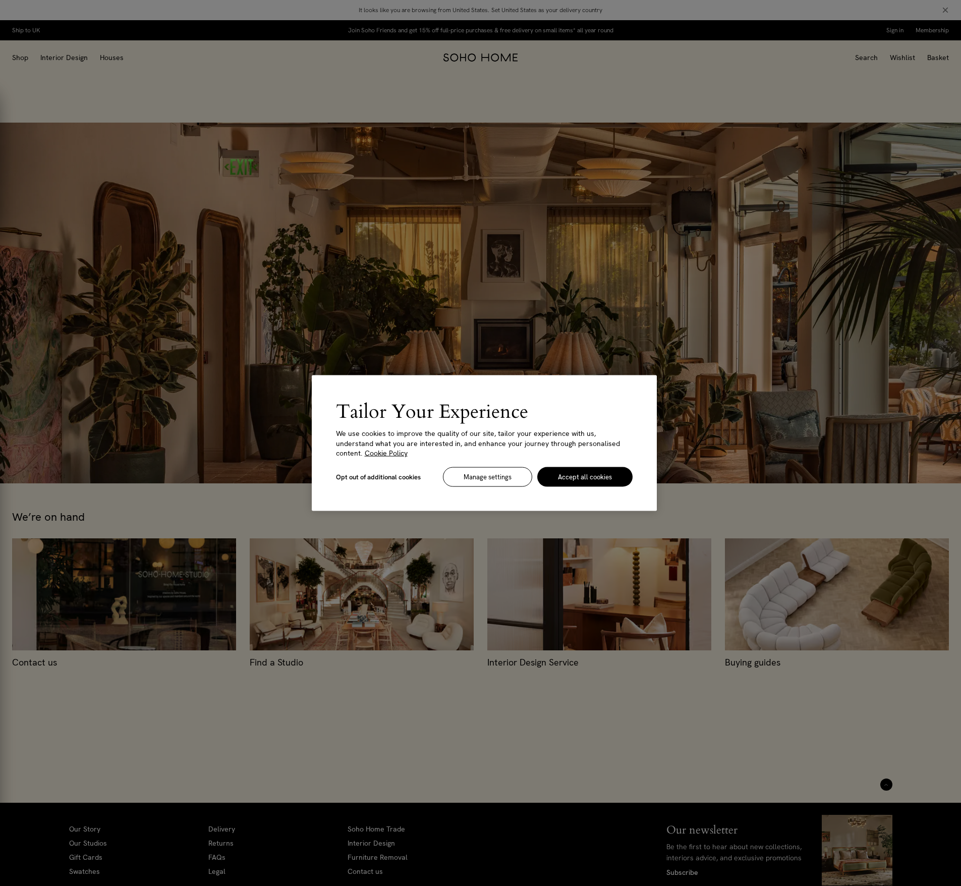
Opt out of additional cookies (378, 476)
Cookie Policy (386, 453)
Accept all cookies (585, 476)
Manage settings (488, 476)
